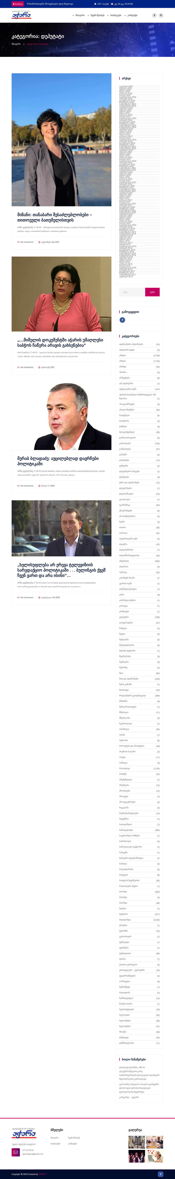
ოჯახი (122, 735)
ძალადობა (124, 992)
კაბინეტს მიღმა (127, 578)
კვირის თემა (125, 583)
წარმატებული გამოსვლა (39, 4)
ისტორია (123, 566)
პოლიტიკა (124, 768)
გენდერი (123, 465)
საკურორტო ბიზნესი (129, 835)
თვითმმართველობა (129, 555)
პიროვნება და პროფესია (131, 746)
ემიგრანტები (125, 510)
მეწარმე (123, 667)
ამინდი (122, 366)
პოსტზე (123, 774)
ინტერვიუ (124, 561)
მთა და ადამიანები (128, 678)
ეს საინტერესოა (127, 516)
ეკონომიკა (124, 505)
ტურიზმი (123, 931)
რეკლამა (124, 807)
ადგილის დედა (127, 350)
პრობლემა (124, 791)
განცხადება (125, 449)
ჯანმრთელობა (126, 1043)
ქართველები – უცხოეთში (132, 970)
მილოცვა (124, 690)
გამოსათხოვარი (127, 437)
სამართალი (125, 841)
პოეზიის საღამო (127, 751)
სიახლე (19, 4)
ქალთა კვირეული (128, 964)
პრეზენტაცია (125, 779)
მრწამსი (123, 701)
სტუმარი (123, 914)
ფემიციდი (124, 942)
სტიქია (122, 908)
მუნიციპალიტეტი (127, 706)
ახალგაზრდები (127, 404)
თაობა (122, 527)
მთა (121, 673)
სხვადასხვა (125, 919)
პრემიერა (124, 785)
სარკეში (123, 852)
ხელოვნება (125, 1020)
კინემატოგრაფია (128, 589)
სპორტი (123, 891)
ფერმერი (124, 947)
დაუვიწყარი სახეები (129, 471)
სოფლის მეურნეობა (129, 880)
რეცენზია (124, 819)
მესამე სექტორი (127, 650)
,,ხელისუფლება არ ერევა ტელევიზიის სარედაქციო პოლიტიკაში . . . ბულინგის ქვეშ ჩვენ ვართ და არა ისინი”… (61, 570)
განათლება (125, 443)
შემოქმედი (124, 987)
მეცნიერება (125, 656)
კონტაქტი (132, 15)
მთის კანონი (125, 684)
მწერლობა (124, 718)
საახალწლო (125, 824)
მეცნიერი (124, 662)
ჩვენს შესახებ (97, 15)
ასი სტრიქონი (126, 383)
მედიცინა (124, 639)
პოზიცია (123, 763)
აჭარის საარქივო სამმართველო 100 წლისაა (137, 396)
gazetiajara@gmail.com (33, 1154)
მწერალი (124, 712)
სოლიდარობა (126, 869)
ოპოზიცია (124, 729)
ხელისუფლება (126, 1009)
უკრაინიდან (125, 936)
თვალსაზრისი (126, 550)
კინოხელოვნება (127, 600)
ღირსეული (124, 981)
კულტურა (124, 617)
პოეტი (122, 757)
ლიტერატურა (126, 622)
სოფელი (123, 875)
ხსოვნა (122, 1032)
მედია (122, 634)
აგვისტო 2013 (126, 276)
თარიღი (123, 533)
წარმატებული (126, 998)
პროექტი (123, 796)
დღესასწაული (126, 494)
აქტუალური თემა (127, 389)
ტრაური (123, 925)
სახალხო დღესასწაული (131, 858)
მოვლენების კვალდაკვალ (132, 695)
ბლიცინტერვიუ (126, 432)
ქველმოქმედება (127, 976)
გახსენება (124, 460)
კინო (121, 594)
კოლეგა (123, 606)
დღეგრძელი (125, 488)
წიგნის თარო (125, 1004)
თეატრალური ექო (128, 538)
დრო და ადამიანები (129, 482)
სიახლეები (115, 15)
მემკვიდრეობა (126, 645)
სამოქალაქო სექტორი (130, 847)
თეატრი (123, 544)
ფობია (122, 959)
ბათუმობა (124, 421)
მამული (123, 628)
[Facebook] (154, 15)
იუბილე (123, 572)
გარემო (123, 454)
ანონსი (122, 372)
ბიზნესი (123, 426)
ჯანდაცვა (124, 1037)
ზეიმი (122, 522)
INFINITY (42, 1174)
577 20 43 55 (28, 1150)
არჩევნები (124, 378)
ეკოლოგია (124, 499)
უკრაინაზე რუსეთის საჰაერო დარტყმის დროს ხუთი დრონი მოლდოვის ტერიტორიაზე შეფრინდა (139, 1088)
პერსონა (123, 740)
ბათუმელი (124, 415)
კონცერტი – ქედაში (129, 1097)
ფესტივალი (125, 953)
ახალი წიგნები (126, 409)
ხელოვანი (124, 1015)
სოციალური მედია (128, 886)
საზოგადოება (126, 830)
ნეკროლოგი (125, 723)
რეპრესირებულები (128, 813)
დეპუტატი (124, 477)
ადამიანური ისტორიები (131, 344)
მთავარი (80, 15)
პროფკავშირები (127, 802)
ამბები (122, 355)
